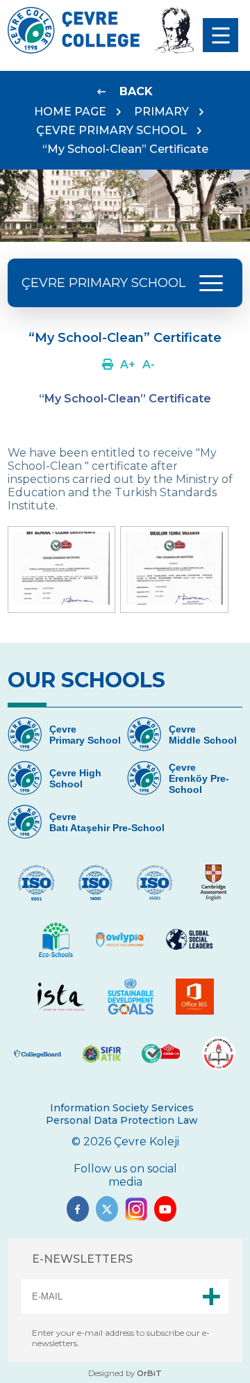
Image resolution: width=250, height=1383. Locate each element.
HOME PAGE (70, 111)
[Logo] (74, 49)
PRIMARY (161, 111)
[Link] (107, 364)
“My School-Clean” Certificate (125, 149)
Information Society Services (122, 1108)
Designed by (125, 1373)
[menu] (220, 35)
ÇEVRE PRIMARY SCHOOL (111, 130)
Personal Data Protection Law (122, 1120)
